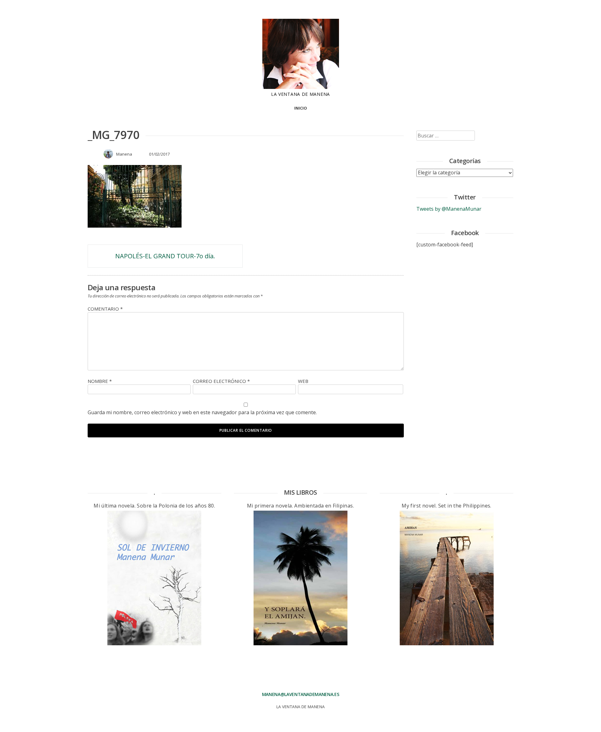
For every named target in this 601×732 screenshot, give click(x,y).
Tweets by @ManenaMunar (448, 208)
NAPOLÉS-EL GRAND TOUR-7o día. (165, 256)
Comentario (105, 309)
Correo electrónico (221, 381)
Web (303, 381)
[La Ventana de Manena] (300, 87)
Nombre (100, 381)
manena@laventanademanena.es (300, 694)
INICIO (300, 108)
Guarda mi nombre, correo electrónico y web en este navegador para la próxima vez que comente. (202, 412)
